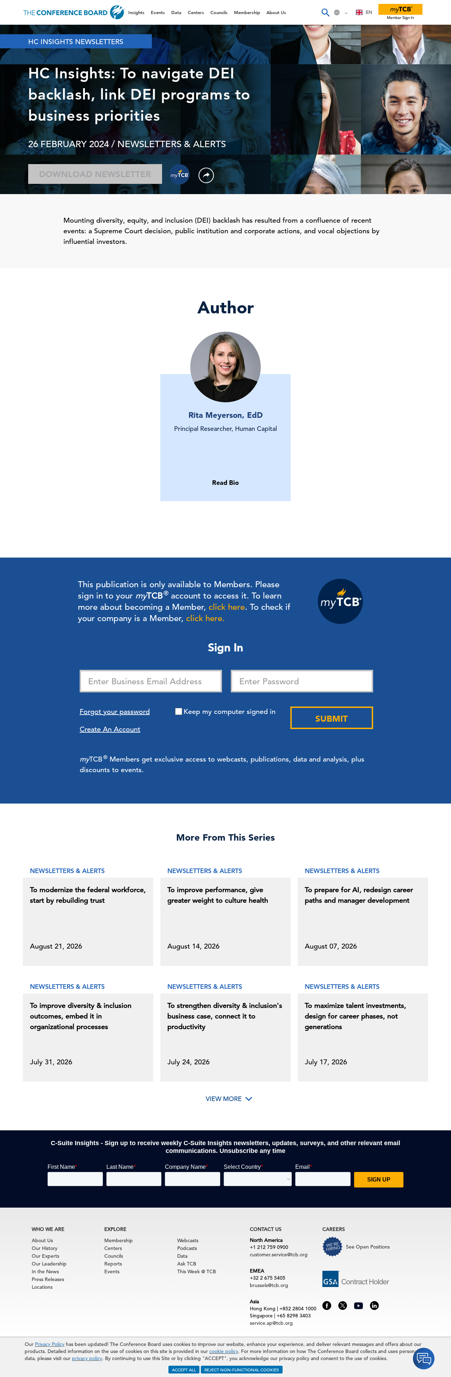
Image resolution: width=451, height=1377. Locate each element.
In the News (45, 1271)
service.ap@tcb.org (271, 1323)
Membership (25, 123)
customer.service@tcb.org (279, 1254)
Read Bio (225, 483)
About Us (21, 141)
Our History (44, 1248)
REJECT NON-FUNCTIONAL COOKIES (241, 1369)
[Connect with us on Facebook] (326, 1305)
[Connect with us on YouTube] (358, 1304)
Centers (18, 87)
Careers (18, 159)
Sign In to (34, 194)
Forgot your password (115, 711)
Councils (19, 105)
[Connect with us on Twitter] (342, 1305)
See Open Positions (368, 1247)
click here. (205, 618)
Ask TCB (186, 1264)
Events (16, 51)
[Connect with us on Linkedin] (374, 1305)
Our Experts (45, 1256)
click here (227, 607)
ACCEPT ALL (184, 1369)
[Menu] (12, 12)
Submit (331, 719)
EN (369, 12)
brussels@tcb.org (269, 1285)
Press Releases (48, 1279)
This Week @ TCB (31, 177)
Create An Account (110, 729)
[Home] (74, 12)
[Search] (325, 12)
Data (13, 69)
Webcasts (187, 1240)
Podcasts (187, 1248)
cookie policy (223, 1351)
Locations (42, 1287)
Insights (18, 33)
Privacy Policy (49, 1344)
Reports (113, 1264)
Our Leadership (49, 1264)
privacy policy (87, 1358)
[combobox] (364, 12)
